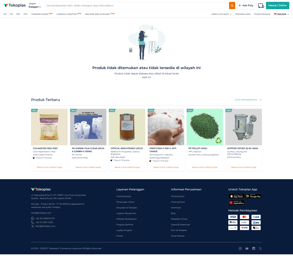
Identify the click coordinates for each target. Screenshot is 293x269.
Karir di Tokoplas (179, 230)
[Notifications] (261, 5)
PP (5, 14)
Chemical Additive (67, 14)
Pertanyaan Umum (125, 202)
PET (18, 14)
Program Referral (124, 224)
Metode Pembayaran (126, 219)
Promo (119, 236)
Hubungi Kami (178, 202)
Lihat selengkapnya (246, 99)
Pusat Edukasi (262, 14)
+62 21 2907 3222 (44, 222)
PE (11, 14)
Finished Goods (39, 14)
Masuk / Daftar (277, 5)
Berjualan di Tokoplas (126, 207)
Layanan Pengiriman (126, 213)
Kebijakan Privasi (179, 219)
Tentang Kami (243, 14)
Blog (173, 213)
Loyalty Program (124, 230)
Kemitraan (176, 207)
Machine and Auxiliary (97, 14)
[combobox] (137, 5)
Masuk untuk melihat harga (49, 167)
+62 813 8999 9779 (44, 218)
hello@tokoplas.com (45, 226)
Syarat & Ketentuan (180, 224)
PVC (26, 14)
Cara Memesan (123, 196)
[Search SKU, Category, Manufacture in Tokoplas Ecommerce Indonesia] (232, 5)
